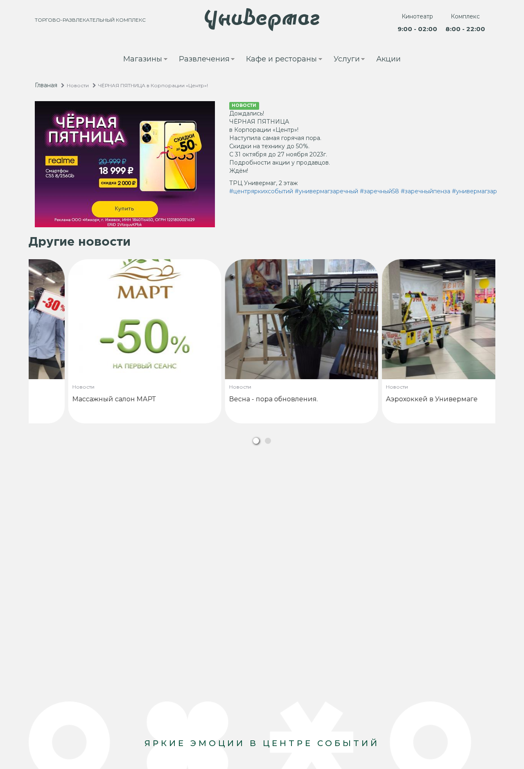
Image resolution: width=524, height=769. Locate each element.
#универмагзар (474, 191)
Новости (78, 85)
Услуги (343, 60)
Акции (388, 58)
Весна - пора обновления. (236, 399)
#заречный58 (379, 191)
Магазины (139, 60)
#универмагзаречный (326, 191)
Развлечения (201, 60)
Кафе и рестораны (278, 60)
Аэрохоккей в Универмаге (394, 399)
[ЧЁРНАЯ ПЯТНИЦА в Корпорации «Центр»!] (126, 164)
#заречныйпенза (425, 191)
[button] (256, 441)
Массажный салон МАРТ (77, 399)
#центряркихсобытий (261, 191)
